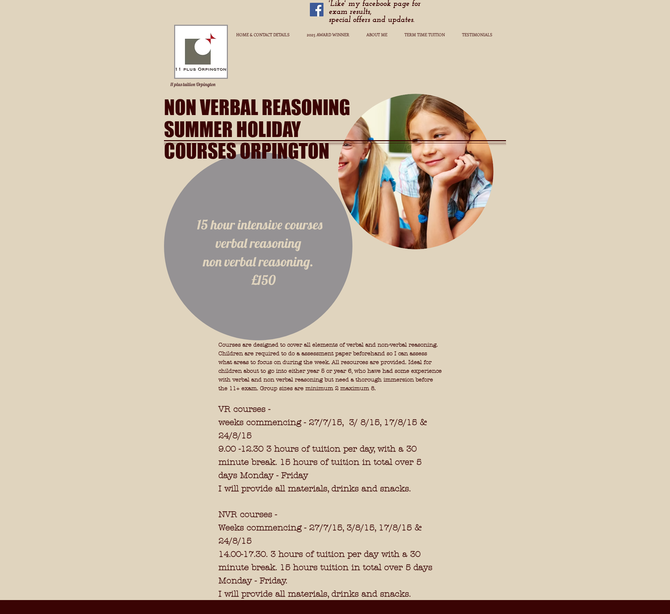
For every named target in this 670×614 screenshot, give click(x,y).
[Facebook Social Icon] (316, 9)
